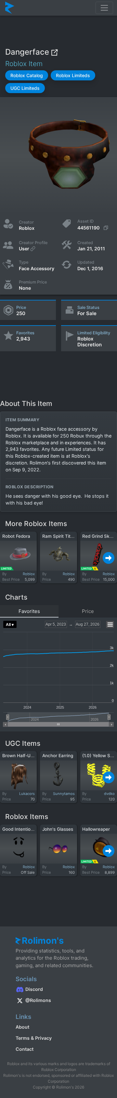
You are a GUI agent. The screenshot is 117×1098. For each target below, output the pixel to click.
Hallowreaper (96, 829)
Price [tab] (88, 611)
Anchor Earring (57, 755)
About (22, 1027)
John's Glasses (57, 829)
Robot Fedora (16, 536)
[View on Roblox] (54, 52)
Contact (24, 1049)
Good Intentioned (20, 829)
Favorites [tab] (29, 611)
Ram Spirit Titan (59, 536)
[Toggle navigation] (104, 8)
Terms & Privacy (34, 1038)
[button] (26, 75)
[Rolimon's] (9, 8)
